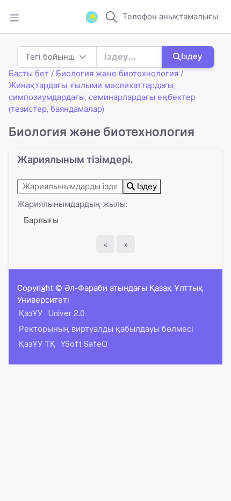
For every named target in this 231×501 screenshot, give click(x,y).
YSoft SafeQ (84, 343)
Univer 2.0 (66, 313)
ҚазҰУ (30, 313)
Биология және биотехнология (117, 73)
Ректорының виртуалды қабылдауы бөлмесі (106, 328)
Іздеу (192, 56)
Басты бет (29, 73)
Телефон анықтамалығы (170, 16)
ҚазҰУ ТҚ (37, 343)
